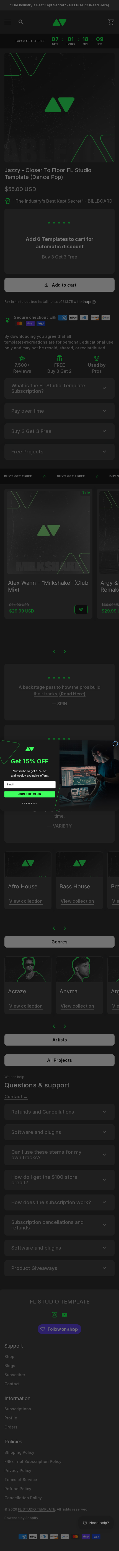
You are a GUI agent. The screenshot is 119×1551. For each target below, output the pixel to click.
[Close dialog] (115, 744)
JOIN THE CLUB (29, 794)
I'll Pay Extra (29, 803)
